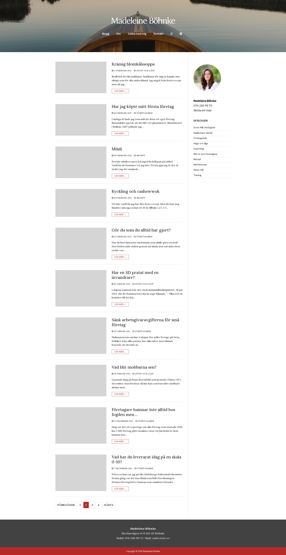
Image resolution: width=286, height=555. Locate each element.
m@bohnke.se (161, 538)
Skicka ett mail (202, 110)
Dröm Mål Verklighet (204, 127)
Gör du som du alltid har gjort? (141, 230)
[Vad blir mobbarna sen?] (80, 380)
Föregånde (66, 505)
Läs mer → (120, 91)
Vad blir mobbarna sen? (134, 367)
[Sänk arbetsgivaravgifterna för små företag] (80, 335)
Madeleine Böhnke (143, 20)
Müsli (117, 148)
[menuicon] (181, 34)
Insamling (198, 148)
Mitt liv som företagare (205, 154)
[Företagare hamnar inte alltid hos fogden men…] (80, 425)
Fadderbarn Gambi (202, 132)
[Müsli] (80, 162)
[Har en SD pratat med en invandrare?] (80, 288)
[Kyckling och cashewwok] (80, 203)
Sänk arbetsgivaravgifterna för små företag (145, 322)
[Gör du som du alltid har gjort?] (80, 243)
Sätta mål (198, 169)
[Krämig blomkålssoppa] (80, 77)
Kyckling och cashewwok (136, 191)
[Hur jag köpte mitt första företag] (80, 120)
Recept (140, 155)
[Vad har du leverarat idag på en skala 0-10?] (80, 473)
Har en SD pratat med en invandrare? (135, 275)
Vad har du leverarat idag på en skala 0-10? (146, 459)
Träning (197, 175)
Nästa (108, 505)
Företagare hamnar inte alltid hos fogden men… (143, 412)
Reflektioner (200, 164)
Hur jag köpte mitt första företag (143, 106)
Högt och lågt (145, 70)
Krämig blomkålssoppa (133, 64)
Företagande (144, 113)
